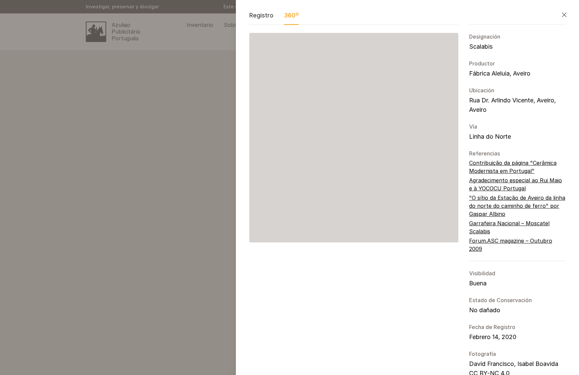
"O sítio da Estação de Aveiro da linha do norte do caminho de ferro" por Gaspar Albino (517, 205)
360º (291, 15)
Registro (261, 15)
